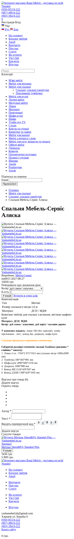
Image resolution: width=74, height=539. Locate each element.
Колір (4, 288)
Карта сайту (8, 529)
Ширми (13, 160)
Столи (12, 125)
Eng (15, 29)
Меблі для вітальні (20, 83)
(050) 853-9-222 (10, 9)
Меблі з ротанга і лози (22, 138)
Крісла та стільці (19, 128)
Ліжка (12, 106)
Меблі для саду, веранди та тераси (29, 141)
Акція (12, 164)
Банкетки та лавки (20, 131)
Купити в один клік (26, 295)
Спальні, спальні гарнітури (32, 90)
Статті (12, 51)
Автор (6, 411)
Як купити (15, 54)
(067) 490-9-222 (10, 12)
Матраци (14, 109)
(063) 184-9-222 (10, 15)
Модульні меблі (18, 102)
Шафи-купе (16, 115)
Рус (7, 29)
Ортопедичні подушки (22, 154)
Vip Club (14, 58)
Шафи (12, 118)
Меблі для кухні (18, 96)
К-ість (5, 291)
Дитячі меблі (16, 99)
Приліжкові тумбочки (29, 93)
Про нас (13, 48)
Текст (5, 418)
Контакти (14, 45)
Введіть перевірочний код (18, 423)
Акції (12, 41)
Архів (12, 170)
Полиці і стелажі (19, 157)
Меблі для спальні (20, 86)
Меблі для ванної (19, 135)
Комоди (13, 151)
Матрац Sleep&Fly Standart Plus (20, 447)
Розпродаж (15, 167)
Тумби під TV (17, 122)
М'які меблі (15, 80)
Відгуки (13, 64)
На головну (16, 35)
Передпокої (16, 112)
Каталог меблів (18, 38)
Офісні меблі (16, 144)
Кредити (14, 61)
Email (4, 179)
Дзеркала (14, 147)
